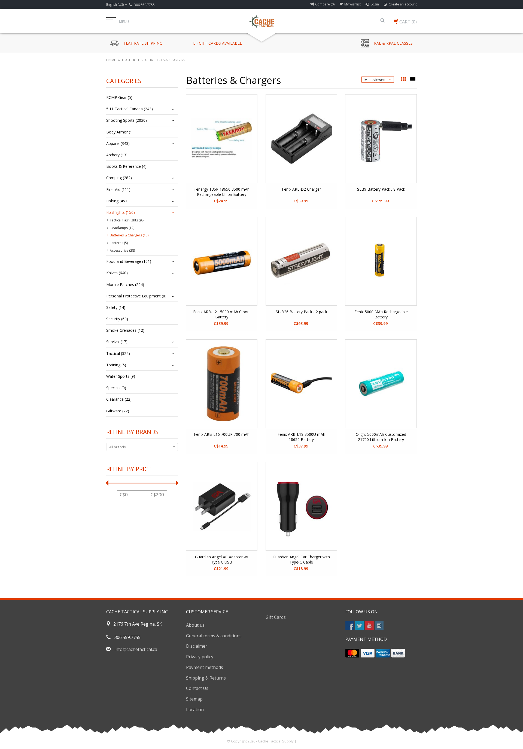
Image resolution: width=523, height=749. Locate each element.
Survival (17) (116, 341)
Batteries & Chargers (167, 60)
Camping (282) (119, 177)
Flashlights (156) (120, 212)
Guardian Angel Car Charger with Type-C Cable (301, 559)
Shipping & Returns (206, 678)
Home (111, 60)
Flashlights (132, 60)
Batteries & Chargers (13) (129, 235)
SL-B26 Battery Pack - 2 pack (301, 311)
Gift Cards (276, 617)
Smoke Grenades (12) (125, 330)
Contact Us (197, 688)
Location (195, 710)
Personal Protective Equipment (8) (136, 296)
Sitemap (194, 699)
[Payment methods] (352, 653)
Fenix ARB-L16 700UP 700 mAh (222, 434)
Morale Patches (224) (125, 284)
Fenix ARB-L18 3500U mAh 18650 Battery (301, 437)
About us (195, 625)
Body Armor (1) (119, 132)
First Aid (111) (118, 189)
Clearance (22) (119, 399)
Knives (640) (117, 272)
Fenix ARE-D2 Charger (301, 189)
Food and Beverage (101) (128, 261)
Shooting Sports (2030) (126, 120)
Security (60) (117, 318)
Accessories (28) (122, 250)
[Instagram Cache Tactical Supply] (379, 625)
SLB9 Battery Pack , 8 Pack (381, 189)
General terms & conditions (214, 636)
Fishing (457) (117, 200)
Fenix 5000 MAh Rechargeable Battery (381, 314)
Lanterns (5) (119, 242)
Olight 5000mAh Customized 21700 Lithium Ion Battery (381, 437)
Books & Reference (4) (126, 166)
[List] (413, 80)
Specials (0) (116, 387)
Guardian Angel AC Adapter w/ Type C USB (221, 559)
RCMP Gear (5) (119, 97)
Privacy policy (199, 657)
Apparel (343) (118, 143)
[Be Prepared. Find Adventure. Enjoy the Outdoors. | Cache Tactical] (261, 21)
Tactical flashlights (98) (127, 220)
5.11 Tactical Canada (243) (129, 108)
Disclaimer (196, 646)
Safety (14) (115, 307)
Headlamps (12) (122, 228)
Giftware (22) (117, 410)
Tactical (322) (118, 353)
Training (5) (116, 364)
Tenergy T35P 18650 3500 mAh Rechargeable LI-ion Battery (222, 192)
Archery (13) (116, 154)
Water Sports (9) (120, 376)
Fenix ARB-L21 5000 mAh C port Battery (221, 314)
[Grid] (404, 80)
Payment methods (204, 667)
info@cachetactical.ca (135, 649)
